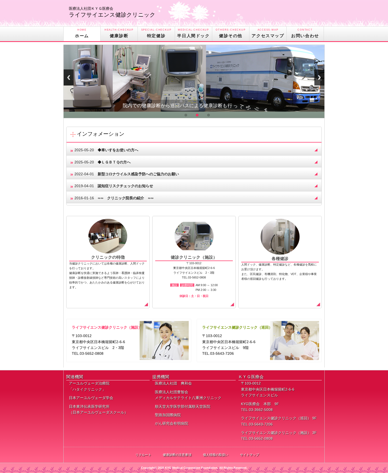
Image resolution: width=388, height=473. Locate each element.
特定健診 (156, 33)
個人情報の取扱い (215, 455)
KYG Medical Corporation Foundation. (192, 467)
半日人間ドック (193, 33)
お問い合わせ (305, 33)
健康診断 (119, 33)
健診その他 (230, 33)
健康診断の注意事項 (177, 455)
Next (319, 77)
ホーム (82, 33)
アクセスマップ (268, 33)
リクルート (143, 455)
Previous (69, 77)
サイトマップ (249, 455)
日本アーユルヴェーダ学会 (91, 398)
